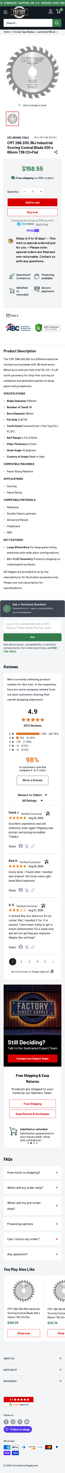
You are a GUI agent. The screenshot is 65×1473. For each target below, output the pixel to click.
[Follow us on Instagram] (13, 1421)
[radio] (33, 734)
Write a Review (33, 780)
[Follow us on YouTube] (26, 1421)
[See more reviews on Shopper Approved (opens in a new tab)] (33, 846)
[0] (58, 12)
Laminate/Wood (46, 32)
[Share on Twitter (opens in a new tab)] (27, 846)
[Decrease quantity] (24, 191)
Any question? (17, 1254)
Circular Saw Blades (24, 32)
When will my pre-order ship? (24, 1206)
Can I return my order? (23, 1239)
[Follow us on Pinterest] (19, 1421)
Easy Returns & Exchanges (32, 1113)
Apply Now (42, 224)
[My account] (51, 12)
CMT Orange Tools (18, 137)
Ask (32, 637)
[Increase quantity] (41, 191)
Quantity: (13, 191)
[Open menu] (5, 12)
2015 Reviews (40, 725)
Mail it (14, 315)
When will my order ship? (25, 1188)
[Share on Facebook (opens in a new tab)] (21, 846)
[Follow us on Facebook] (6, 1421)
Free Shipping (33, 1103)
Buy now (32, 212)
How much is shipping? (23, 1172)
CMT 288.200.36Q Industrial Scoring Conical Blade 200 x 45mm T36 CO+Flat (23, 1313)
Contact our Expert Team (32, 1058)
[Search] (56, 23)
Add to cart (32, 202)
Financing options (20, 1224)
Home (7, 32)
